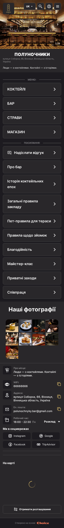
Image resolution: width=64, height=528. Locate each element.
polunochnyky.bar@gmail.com (33, 411)
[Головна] (8, 8)
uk (28, 6)
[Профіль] (49, 6)
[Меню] (57, 6)
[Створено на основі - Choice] (43, 523)
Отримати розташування (35, 509)
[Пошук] (40, 6)
